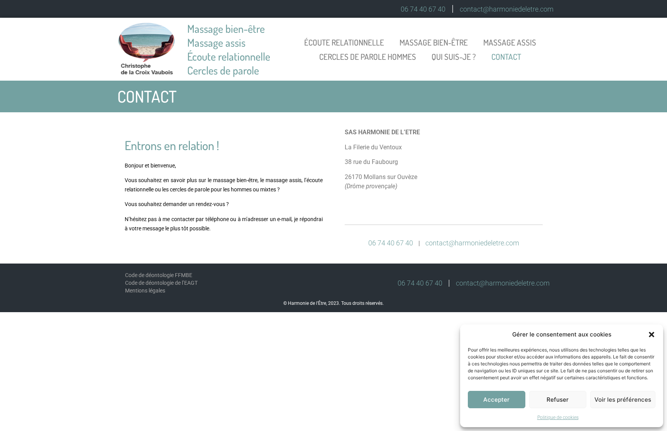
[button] (651, 334)
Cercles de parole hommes (367, 56)
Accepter (496, 399)
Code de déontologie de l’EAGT (161, 283)
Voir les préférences (622, 399)
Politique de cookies (558, 417)
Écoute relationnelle (344, 42)
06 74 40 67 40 (423, 9)
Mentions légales (145, 290)
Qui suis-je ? (454, 56)
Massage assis (509, 42)
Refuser (558, 399)
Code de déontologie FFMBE (158, 275)
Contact (506, 56)
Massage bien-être (434, 42)
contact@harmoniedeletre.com (507, 9)
